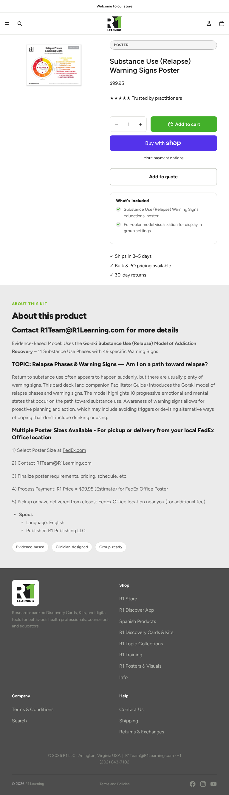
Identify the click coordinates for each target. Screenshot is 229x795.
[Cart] (221, 23)
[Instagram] (203, 784)
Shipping (128, 721)
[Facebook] (192, 784)
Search (19, 721)
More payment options (163, 157)
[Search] (19, 23)
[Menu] (7, 23)
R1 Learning (34, 784)
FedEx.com (74, 450)
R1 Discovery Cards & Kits (146, 632)
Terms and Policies (115, 784)
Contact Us (131, 709)
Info (123, 677)
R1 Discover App (136, 610)
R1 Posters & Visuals (140, 666)
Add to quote (163, 176)
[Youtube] (213, 784)
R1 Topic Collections (141, 643)
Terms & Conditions (32, 709)
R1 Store (128, 599)
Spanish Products (137, 621)
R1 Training (130, 654)
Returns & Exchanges (141, 732)
